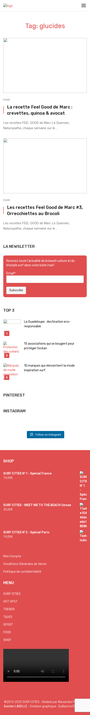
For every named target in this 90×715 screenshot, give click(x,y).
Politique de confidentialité (22, 572)
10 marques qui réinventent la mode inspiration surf (49, 368)
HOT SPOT (10, 601)
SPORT (8, 624)
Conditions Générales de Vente (25, 564)
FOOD (6, 99)
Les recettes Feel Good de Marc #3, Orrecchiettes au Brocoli (45, 210)
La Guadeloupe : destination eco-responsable (47, 324)
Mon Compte (12, 556)
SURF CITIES (12, 594)
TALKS (7, 617)
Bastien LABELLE (15, 706)
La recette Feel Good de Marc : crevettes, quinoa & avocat (39, 110)
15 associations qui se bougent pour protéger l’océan (49, 346)
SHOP (7, 640)
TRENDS (9, 609)
